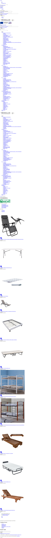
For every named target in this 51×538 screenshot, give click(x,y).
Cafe (2, 65)
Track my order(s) (2, 11)
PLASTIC (4, 103)
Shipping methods (4, 525)
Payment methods (4, 524)
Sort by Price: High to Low (5, 206)
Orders (2, 9)
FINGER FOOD (5, 190)
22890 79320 (4, 3)
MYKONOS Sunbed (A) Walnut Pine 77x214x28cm (6, 453)
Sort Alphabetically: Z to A (5, 205)
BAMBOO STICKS (5, 106)
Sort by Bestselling (4, 207)
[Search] (7, 30)
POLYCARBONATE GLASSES (7, 80)
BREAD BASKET (5, 46)
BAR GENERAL (5, 167)
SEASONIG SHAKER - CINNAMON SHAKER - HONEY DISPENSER (12, 67)
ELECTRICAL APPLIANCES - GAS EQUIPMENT (9, 49)
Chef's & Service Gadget (5, 175)
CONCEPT (4, 99)
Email (1, 12)
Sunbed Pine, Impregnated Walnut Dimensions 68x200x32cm (7, 510)
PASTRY (4, 54)
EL (1, 0)
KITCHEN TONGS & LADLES (7, 51)
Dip (3, 95)
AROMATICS (5, 44)
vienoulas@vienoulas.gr (5, 515)
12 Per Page (3, 210)
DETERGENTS (5, 192)
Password (1, 13)
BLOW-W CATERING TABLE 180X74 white (6, 267)
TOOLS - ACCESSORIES (6, 56)
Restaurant (3, 129)
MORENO (4, 150)
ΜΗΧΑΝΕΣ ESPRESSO (6, 74)
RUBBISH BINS (5, 58)
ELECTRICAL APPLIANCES (7, 79)
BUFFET (4, 33)
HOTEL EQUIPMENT (6, 40)
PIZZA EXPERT (5, 148)
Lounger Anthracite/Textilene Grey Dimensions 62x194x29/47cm (8, 311)
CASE (4, 64)
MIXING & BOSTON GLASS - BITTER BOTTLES (9, 81)
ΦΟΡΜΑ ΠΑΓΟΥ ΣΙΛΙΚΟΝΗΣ (7, 88)
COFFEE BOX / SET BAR (6, 152)
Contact (3, 17)
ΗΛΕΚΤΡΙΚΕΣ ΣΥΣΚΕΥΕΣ (6, 75)
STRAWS (4, 104)
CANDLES (4, 125)
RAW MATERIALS (5, 84)
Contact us (3, 527)
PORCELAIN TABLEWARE (7, 55)
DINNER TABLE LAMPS (6, 63)
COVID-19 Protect (4, 100)
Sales (2, 110)
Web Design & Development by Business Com (15, 534)
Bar (2, 77)
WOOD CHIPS (5, 109)
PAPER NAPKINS (5, 53)
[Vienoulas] (7, 21)
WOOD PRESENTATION (6, 98)
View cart (1, 6)
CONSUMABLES (5, 154)
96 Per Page (3, 211)
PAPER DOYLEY (5, 102)
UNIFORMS (4, 60)
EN (0, 0)
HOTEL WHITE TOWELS (6, 36)
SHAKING (4, 83)
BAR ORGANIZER (5, 89)
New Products (3, 194)
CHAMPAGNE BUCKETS (6, 131)
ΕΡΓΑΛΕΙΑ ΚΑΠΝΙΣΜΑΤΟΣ (7, 91)
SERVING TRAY (5, 144)
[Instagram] (2, 517)
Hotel (2, 32)
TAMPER (4, 72)
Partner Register (2, 533)
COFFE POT (4, 69)
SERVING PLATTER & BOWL (7, 97)
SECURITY (4, 127)
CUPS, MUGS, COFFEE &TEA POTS (8, 73)
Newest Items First (4, 204)
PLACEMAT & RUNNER (6, 96)
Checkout (1, 7)
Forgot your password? (5, 13)
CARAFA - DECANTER (6, 85)
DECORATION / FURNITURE (7, 41)
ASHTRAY (4, 78)
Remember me (2, 28)
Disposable (3, 101)
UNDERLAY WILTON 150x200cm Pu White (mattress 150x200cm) (8, 339)
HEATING (4, 43)
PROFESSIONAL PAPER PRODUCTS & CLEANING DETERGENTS (12, 42)
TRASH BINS (5, 173)
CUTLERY (4, 34)
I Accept (1, 537)
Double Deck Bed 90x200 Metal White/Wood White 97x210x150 (8, 396)
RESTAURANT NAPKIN (6, 62)
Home (1, 196)
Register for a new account (3, 14)
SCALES (4, 146)
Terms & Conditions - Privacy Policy (6, 526)
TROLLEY (4, 59)
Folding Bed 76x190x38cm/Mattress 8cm (5, 368)
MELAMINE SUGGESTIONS (7, 92)
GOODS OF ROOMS (6, 39)
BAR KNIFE (4, 86)
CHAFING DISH (5, 35)
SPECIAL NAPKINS (6, 38)
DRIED (4, 108)
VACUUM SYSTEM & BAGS (7, 57)
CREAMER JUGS (5, 66)
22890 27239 (7, 514)
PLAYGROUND (5, 177)
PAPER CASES (5, 105)
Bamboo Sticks (5, 94)
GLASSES (4, 50)
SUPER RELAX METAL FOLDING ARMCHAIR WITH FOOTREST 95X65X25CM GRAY (11, 239)
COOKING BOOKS (5, 61)
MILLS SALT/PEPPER (6, 52)
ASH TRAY (4, 37)
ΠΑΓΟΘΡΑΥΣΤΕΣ (5, 76)
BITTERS (4, 90)
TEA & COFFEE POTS (6, 71)
